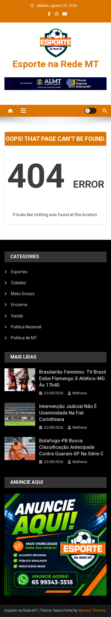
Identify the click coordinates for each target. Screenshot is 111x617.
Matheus (80, 393)
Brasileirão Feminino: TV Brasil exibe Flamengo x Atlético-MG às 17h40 (72, 378)
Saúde (17, 316)
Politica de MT (24, 337)
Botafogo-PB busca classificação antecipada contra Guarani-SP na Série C (71, 447)
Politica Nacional (26, 326)
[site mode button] (90, 111)
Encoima (19, 304)
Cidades (18, 282)
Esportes (19, 271)
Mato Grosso (23, 293)
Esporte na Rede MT (55, 64)
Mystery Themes (92, 610)
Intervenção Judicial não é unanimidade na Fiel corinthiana (68, 413)
